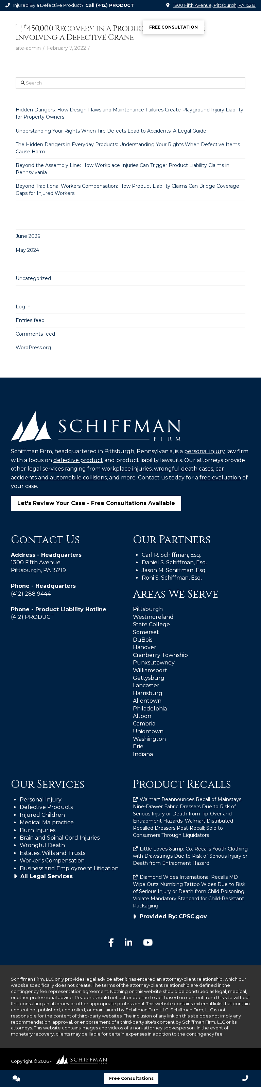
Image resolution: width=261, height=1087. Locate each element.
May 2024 (27, 250)
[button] (247, 27)
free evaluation (220, 477)
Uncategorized (33, 278)
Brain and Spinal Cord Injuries (60, 838)
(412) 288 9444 (31, 594)
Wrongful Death (42, 845)
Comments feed (35, 334)
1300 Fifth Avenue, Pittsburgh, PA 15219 (214, 5)
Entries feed (30, 320)
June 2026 (28, 236)
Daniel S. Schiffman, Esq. (174, 562)
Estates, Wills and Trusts (52, 853)
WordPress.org (33, 348)
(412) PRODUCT (115, 5)
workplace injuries (127, 468)
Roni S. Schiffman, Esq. (172, 578)
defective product (78, 460)
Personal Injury (41, 799)
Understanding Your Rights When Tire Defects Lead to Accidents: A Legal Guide (111, 131)
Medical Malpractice (47, 822)
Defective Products (46, 807)
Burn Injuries (37, 830)
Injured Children (42, 815)
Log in (23, 307)
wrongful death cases (183, 468)
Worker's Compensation (52, 860)
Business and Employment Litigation (69, 868)
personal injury (204, 451)
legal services (46, 468)
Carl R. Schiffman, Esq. (171, 555)
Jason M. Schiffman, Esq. (174, 570)
